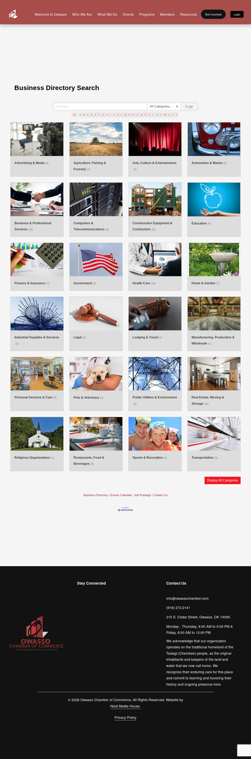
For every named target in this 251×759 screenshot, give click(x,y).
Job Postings (142, 495)
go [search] (191, 106)
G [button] (103, 115)
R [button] (145, 115)
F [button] (99, 115)
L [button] (121, 115)
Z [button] (176, 115)
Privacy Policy (125, 717)
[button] (223, 480)
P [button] (137, 115)
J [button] (114, 115)
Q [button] (141, 115)
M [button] (125, 115)
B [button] (84, 115)
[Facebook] (89, 601)
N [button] (129, 115)
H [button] (107, 115)
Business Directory (96, 495)
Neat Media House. (125, 705)
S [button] (149, 115)
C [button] (88, 115)
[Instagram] (80, 601)
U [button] (157, 115)
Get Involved (213, 14)
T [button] (153, 115)
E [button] (95, 115)
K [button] (118, 115)
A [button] (80, 115)
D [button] (92, 115)
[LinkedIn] (98, 601)
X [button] (169, 115)
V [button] (161, 115)
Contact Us (160, 495)
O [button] (133, 115)
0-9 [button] (74, 115)
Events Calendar (121, 495)
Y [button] (172, 115)
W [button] (165, 115)
